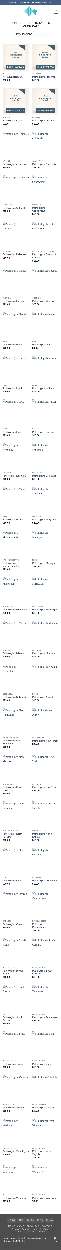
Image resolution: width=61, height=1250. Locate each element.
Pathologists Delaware (14, 254)
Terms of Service (26, 1231)
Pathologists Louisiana (44, 476)
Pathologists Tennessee (45, 1017)
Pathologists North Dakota (42, 835)
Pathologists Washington (16, 1151)
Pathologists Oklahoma (44, 880)
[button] (5, 11)
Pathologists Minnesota (15, 609)
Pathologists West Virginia (41, 1153)
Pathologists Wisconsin (15, 1198)
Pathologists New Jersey (45, 740)
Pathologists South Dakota (13, 1019)
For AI (42, 1231)
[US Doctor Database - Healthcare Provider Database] (30, 11)
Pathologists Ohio (12, 880)
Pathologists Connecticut (38, 209)
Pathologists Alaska (13, 120)
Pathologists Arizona (43, 120)
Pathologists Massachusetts (11, 564)
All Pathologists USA (13, 77)
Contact (47, 1226)
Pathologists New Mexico (12, 789)
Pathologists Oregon (13, 924)
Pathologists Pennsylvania (39, 926)
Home (15, 23)
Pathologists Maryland (44, 519)
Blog (30, 1226)
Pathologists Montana (43, 653)
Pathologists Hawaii (13, 344)
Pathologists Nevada (43, 697)
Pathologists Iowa (12, 432)
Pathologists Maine (13, 519)
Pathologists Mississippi (44, 609)
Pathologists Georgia (43, 301)
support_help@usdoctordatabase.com (28, 1238)
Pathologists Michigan (44, 563)
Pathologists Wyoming (44, 1198)
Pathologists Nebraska (15, 697)
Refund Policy (41, 1229)
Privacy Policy (20, 1229)
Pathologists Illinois (13, 388)
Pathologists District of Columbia (44, 256)
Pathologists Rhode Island (13, 972)
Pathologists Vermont (14, 1107)
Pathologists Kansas (43, 432)
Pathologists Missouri (14, 653)
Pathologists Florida (13, 301)
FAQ (37, 1226)
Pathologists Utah (41, 1064)
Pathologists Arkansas (14, 164)
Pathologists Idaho (42, 344)
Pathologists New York (44, 787)
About (21, 1226)
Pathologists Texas (13, 1064)
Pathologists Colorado (14, 208)
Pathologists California (44, 164)
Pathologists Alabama (43, 77)
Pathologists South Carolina (42, 972)
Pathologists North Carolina (12, 835)
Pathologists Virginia (43, 1107)
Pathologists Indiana (43, 388)
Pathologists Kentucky (14, 476)
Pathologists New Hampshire (12, 742)
